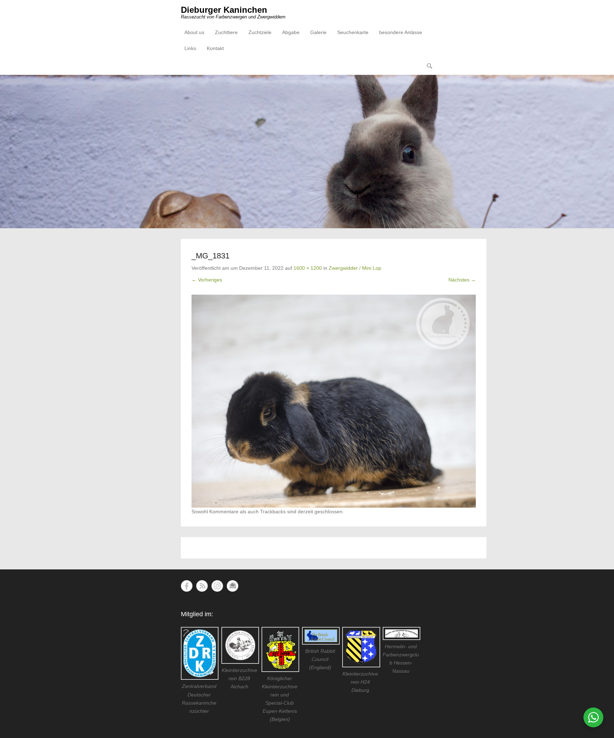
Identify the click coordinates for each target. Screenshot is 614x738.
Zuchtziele (259, 32)
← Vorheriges (207, 280)
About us (194, 32)
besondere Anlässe (400, 32)
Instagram (217, 586)
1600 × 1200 (307, 268)
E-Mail (232, 586)
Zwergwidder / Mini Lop (355, 268)
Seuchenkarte (352, 32)
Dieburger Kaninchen (224, 10)
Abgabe (291, 32)
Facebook (187, 586)
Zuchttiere (226, 32)
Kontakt (215, 48)
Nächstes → (462, 280)
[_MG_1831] (334, 401)
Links (190, 48)
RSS (202, 586)
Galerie (318, 32)
